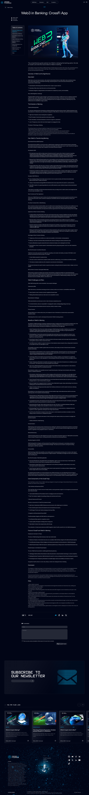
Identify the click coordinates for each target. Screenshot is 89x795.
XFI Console (45, 761)
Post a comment (61, 644)
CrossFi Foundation (47, 758)
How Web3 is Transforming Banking (17, 36)
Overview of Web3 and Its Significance (17, 31)
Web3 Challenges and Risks (17, 39)
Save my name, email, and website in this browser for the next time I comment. (39, 641)
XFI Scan (45, 759)
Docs (44, 762)
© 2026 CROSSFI (11, 792)
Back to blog (10, 7)
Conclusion (14, 51)
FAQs (13, 53)
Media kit (45, 765)
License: (9, 761)
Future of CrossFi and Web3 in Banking (16, 48)
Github (44, 764)
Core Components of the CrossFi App (17, 45)
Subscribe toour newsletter (28, 673)
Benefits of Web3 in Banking (16, 42)
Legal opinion (46, 767)
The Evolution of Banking (17, 33)
